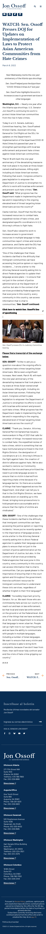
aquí (33, 917)
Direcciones (9, 783)
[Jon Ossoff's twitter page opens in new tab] (24, 733)
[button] (4, 14)
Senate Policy (20, 901)
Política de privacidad (10, 922)
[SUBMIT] (23, 721)
